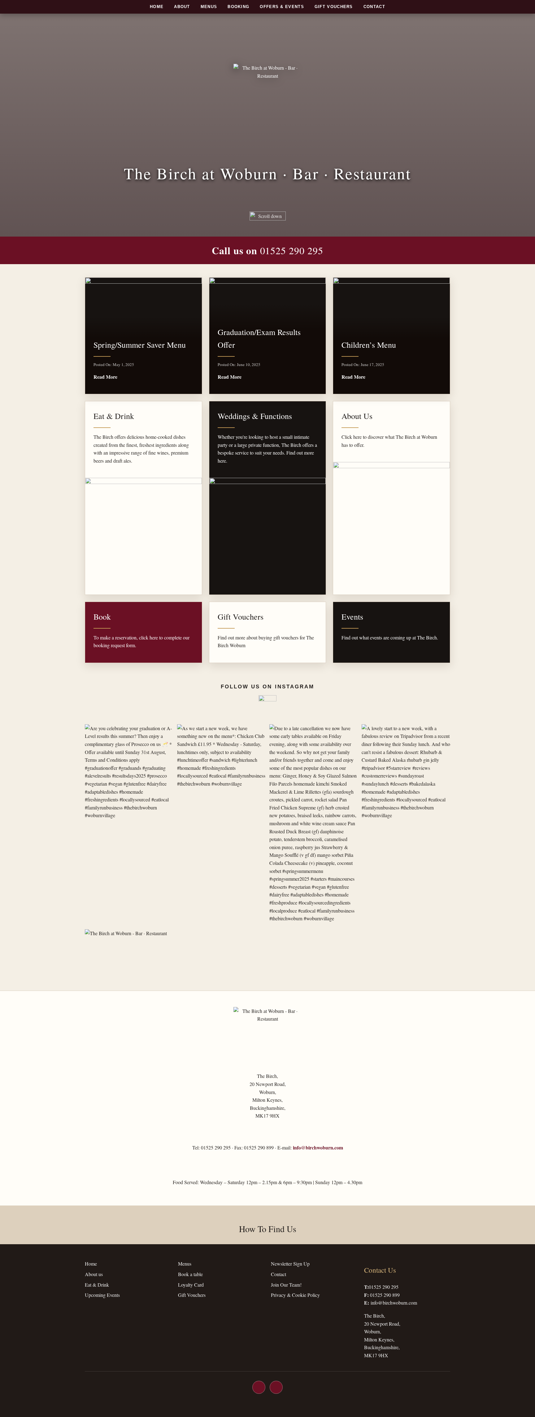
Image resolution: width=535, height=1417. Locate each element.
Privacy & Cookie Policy (295, 1295)
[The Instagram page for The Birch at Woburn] (276, 1387)
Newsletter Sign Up (290, 1263)
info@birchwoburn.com (318, 1147)
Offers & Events (282, 6)
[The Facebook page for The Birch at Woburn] (258, 1387)
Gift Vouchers (334, 6)
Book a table (190, 1274)
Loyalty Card (191, 1284)
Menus (209, 6)
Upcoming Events (102, 1295)
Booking (238, 6)
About (182, 6)
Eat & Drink (97, 1284)
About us (94, 1274)
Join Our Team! (286, 1284)
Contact (374, 6)
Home (156, 6)
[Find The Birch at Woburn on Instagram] (267, 704)
